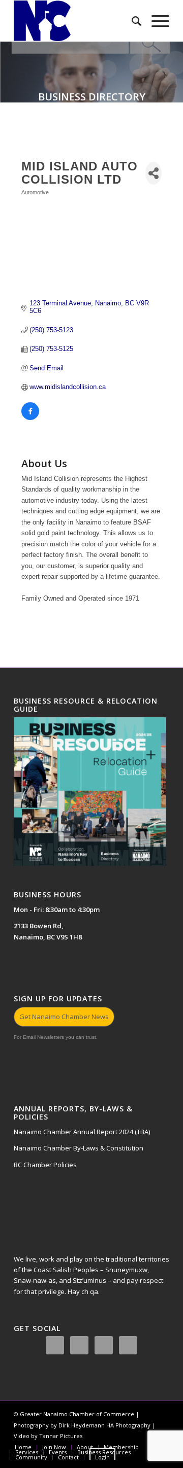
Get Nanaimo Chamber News (64, 1016)
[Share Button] (153, 173)
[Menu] (155, 21)
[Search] (131, 21)
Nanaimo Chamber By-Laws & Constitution (78, 1147)
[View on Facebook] (30, 418)
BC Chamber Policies (45, 1164)
